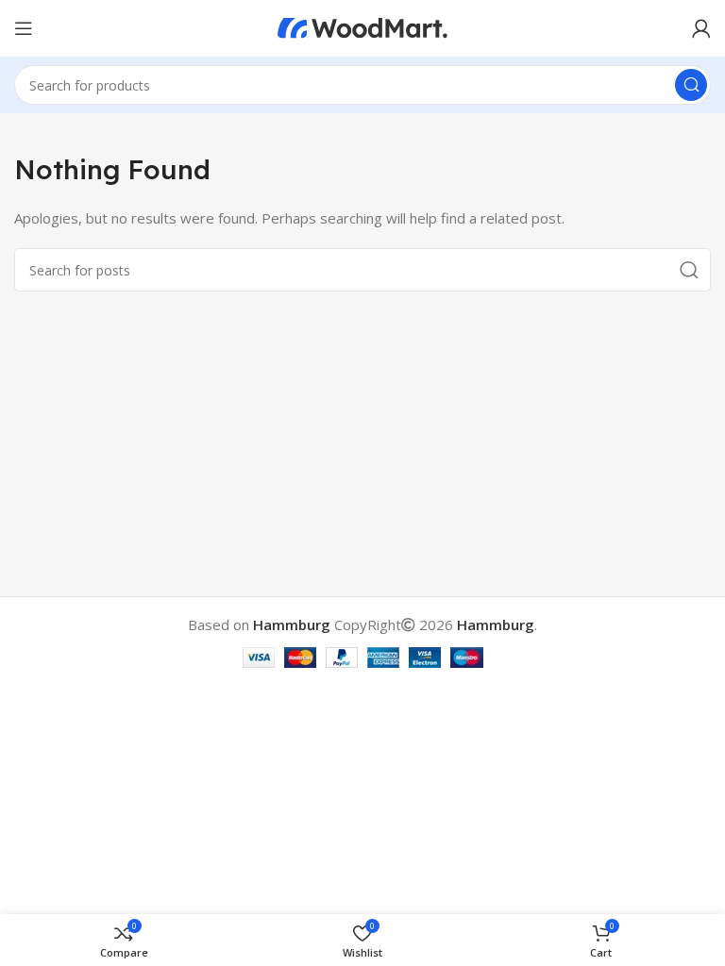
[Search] (691, 85)
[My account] (701, 28)
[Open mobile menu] (23, 28)
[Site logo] (362, 26)
